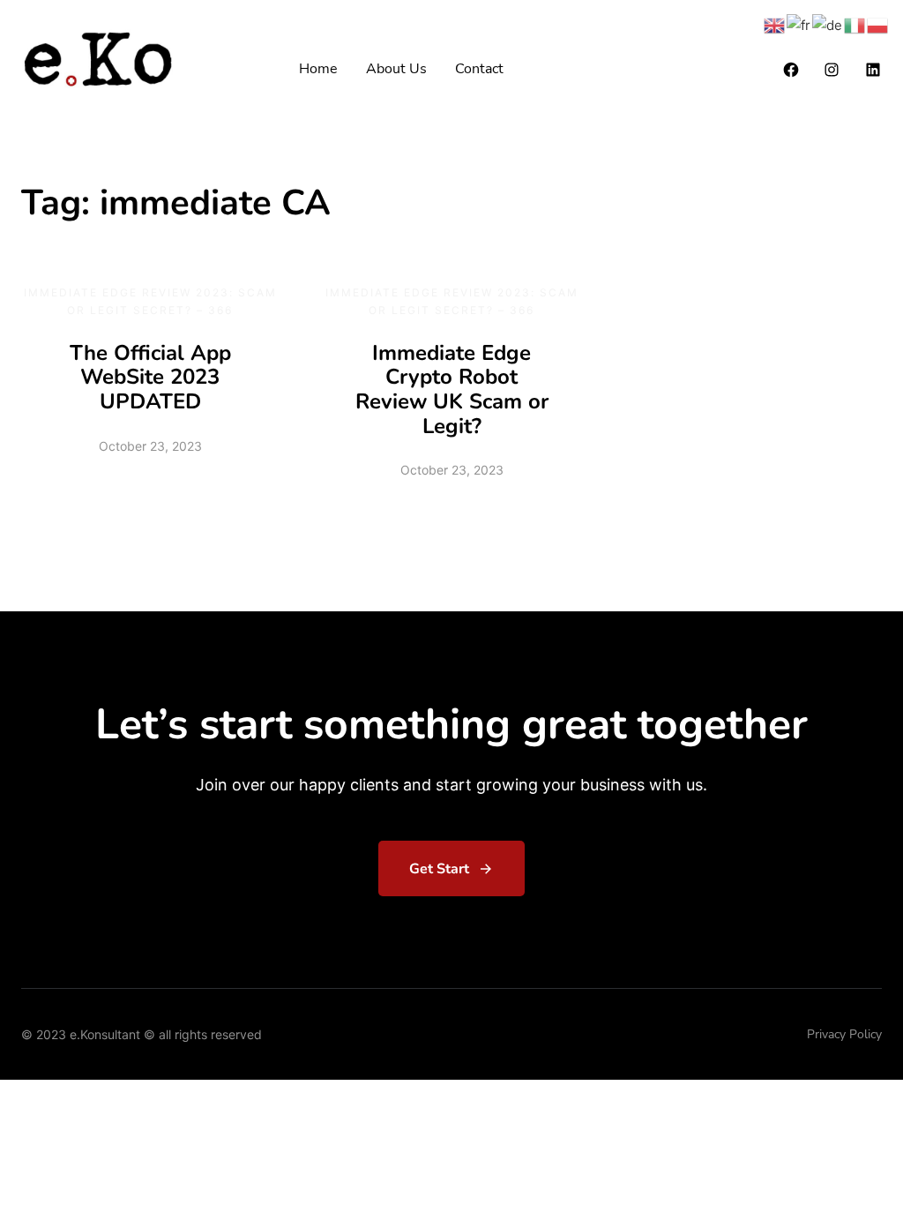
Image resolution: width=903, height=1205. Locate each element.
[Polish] (878, 24)
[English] (775, 24)
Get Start (439, 869)
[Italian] (855, 24)
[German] (828, 24)
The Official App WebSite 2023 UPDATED (150, 377)
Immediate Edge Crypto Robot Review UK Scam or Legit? (452, 389)
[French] (799, 24)
